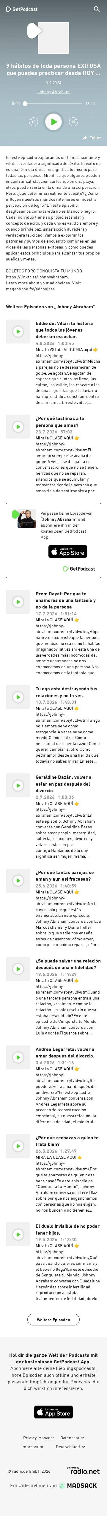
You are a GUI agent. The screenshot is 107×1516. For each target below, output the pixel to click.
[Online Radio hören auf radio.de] (83, 1470)
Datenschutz (72, 1438)
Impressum (32, 1447)
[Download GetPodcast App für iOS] (67, 551)
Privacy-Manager (38, 1438)
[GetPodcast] (21, 9)
